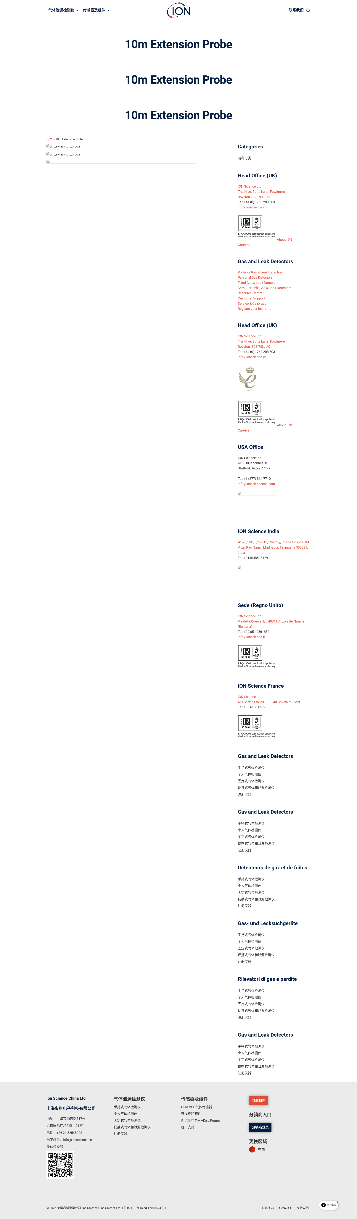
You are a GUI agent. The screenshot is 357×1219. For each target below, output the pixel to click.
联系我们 (296, 10)
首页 (49, 139)
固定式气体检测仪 (251, 781)
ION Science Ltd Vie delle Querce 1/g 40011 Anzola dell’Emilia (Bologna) (271, 621)
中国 (261, 1149)
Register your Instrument (256, 309)
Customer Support (251, 298)
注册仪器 (244, 794)
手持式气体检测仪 (251, 768)
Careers (244, 245)
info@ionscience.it (251, 637)
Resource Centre (250, 293)
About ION (284, 239)
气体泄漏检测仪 (61, 10)
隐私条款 (268, 1208)
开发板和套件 (191, 1114)
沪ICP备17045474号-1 (151, 1208)
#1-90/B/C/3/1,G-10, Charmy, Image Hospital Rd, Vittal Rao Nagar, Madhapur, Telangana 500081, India (274, 547)
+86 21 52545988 (69, 1133)
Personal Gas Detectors (255, 277)
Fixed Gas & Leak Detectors (258, 283)
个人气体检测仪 (249, 774)
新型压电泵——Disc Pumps (201, 1120)
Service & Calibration (253, 303)
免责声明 (303, 1208)
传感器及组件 (94, 10)
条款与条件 (285, 1208)
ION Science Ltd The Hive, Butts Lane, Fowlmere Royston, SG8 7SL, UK (261, 191)
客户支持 (187, 1127)
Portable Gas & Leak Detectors (260, 272)
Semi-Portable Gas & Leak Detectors (264, 288)
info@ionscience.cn (252, 207)
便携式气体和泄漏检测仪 (256, 788)
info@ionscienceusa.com (256, 484)
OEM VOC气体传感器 (196, 1107)
